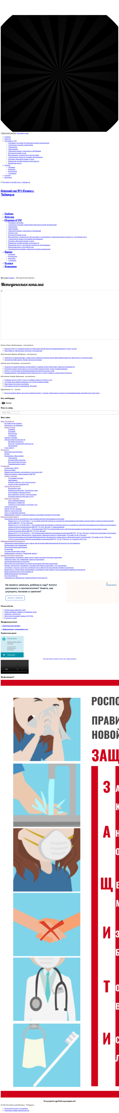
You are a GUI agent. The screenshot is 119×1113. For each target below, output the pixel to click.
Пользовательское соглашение (16, 1108)
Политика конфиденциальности (16, 1110)
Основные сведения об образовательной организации (28, 143)
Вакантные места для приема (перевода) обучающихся (29, 245)
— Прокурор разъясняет (10, 626)
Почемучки (12, 171)
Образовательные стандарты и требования (24, 151)
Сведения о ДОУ (10, 141)
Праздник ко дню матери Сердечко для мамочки (23, 351)
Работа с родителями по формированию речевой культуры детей (29, 371)
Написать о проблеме (15, 598)
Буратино (11, 169)
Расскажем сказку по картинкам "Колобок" (20, 386)
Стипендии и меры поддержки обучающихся (25, 157)
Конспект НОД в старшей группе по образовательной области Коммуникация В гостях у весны (40, 349)
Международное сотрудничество (21, 247)
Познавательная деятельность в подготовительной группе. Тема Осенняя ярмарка (35, 369)
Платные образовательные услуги (21, 159)
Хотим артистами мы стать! (15, 610)
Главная (7, 137)
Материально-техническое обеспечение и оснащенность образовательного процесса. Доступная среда (47, 237)
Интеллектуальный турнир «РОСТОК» (18, 616)
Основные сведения (15, 223)
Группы (7, 165)
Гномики (11, 167)
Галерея (7, 175)
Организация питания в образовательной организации (29, 249)
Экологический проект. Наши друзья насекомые (23, 360)
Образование (13, 149)
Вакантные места (14, 163)
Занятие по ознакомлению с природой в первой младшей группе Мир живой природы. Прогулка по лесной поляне (48, 358)
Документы (12, 147)
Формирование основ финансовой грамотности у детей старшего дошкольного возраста (38, 373)
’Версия (8, 403)
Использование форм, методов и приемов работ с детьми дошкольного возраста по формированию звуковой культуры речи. (52, 393)
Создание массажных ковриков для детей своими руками (26, 382)
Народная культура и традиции (16, 384)
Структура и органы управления (20, 145)
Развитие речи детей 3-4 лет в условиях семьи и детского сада (28, 380)
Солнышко (12, 173)
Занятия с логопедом (12, 614)
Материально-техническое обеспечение (23, 155)
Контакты (8, 177)
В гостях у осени (10, 618)
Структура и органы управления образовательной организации (32, 225)
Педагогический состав (17, 153)
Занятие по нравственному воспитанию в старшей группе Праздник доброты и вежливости (39, 367)
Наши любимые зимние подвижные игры (20, 612)
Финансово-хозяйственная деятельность (23, 161)
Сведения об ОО (13, 220)
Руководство (13, 233)
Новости (7, 139)
